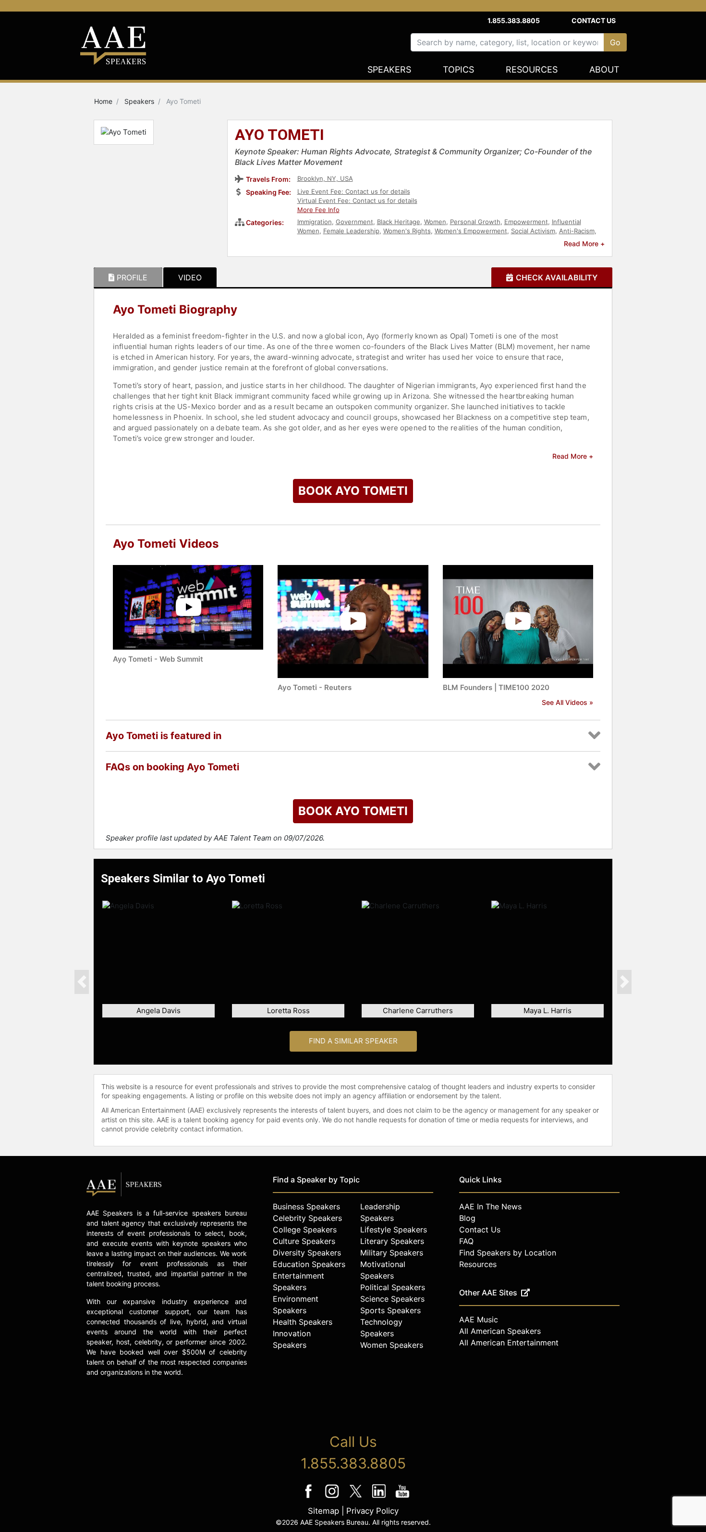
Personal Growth (475, 222)
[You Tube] (403, 1498)
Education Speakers (309, 1264)
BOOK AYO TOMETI (353, 491)
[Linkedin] (380, 1498)
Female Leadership (351, 231)
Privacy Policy (372, 1511)
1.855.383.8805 (513, 20)
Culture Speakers (304, 1241)
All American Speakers (500, 1331)
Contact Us (594, 20)
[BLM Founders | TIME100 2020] (518, 620)
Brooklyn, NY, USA (325, 178)
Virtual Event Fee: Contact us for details (357, 200)
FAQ (466, 1241)
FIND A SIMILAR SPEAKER (353, 1040)
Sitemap (323, 1511)
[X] (356, 1498)
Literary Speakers (392, 1241)
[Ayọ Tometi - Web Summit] (188, 606)
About (604, 69)
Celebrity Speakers (307, 1218)
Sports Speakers (390, 1310)
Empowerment (526, 222)
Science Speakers (392, 1299)
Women (435, 222)
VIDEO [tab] (190, 277)
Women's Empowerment (471, 231)
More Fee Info (318, 209)
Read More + (584, 243)
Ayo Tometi (279, 135)
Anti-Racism (577, 231)
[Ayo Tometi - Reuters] (353, 620)
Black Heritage (398, 222)
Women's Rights (407, 231)
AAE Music (478, 1319)
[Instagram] (333, 1498)
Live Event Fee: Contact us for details (353, 191)
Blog (467, 1218)
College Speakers (305, 1229)
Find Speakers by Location (507, 1252)
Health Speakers (302, 1322)
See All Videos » (567, 702)
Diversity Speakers (307, 1252)
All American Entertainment (509, 1342)
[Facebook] (309, 1498)
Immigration (314, 222)
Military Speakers (391, 1252)
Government (354, 222)
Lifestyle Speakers (393, 1229)
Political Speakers (392, 1287)
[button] (81, 981)
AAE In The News (490, 1206)
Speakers (389, 69)
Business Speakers (306, 1206)
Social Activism (533, 231)
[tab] (128, 277)
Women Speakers (391, 1345)
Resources (532, 69)
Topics (458, 69)
